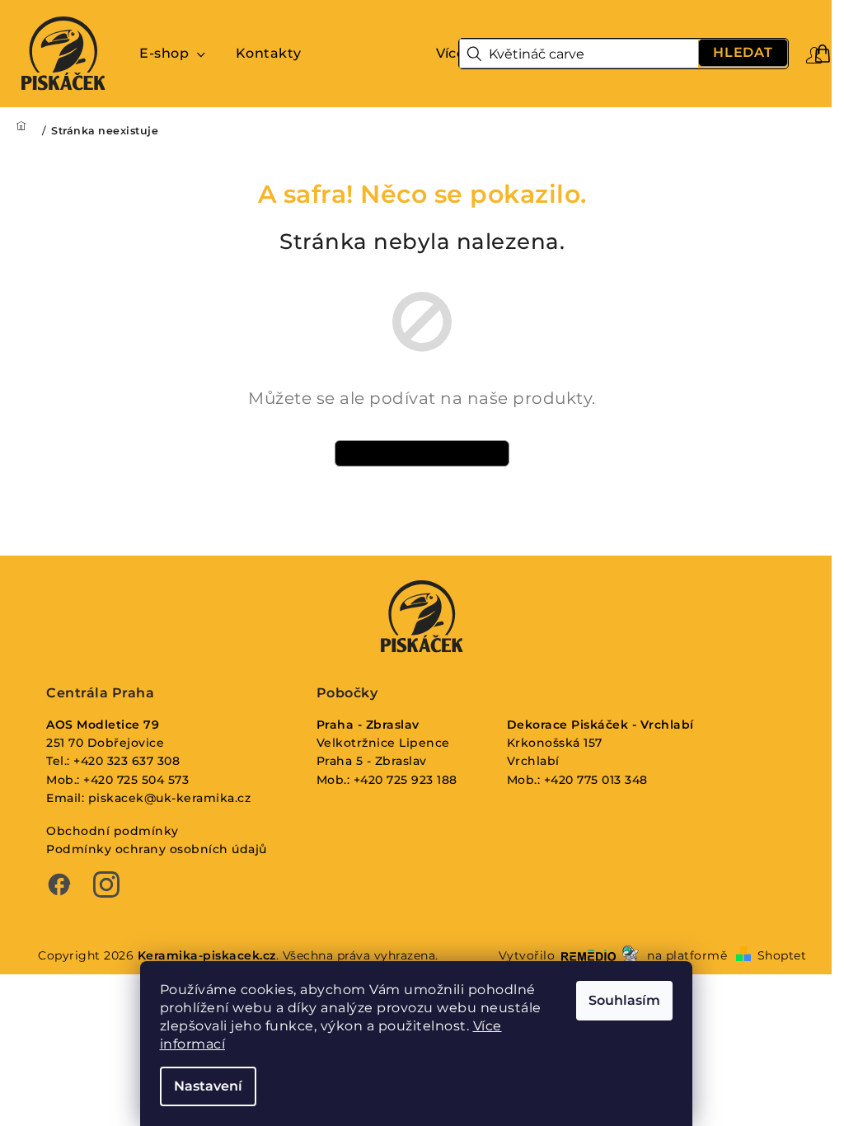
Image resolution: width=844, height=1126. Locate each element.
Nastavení (208, 1086)
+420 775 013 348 (596, 779)
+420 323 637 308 (126, 760)
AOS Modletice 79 (102, 724)
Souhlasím (624, 1000)
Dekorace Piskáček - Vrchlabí (600, 724)
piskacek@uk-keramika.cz (169, 798)
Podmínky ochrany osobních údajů (156, 849)
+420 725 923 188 (405, 779)
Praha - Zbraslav (368, 724)
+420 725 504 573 (136, 779)
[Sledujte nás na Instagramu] (106, 886)
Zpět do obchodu (422, 453)
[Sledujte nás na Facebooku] (59, 886)
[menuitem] (172, 54)
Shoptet (782, 955)
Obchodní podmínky (112, 830)
